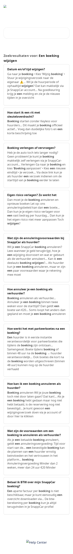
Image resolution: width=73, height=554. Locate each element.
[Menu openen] (66, 6)
